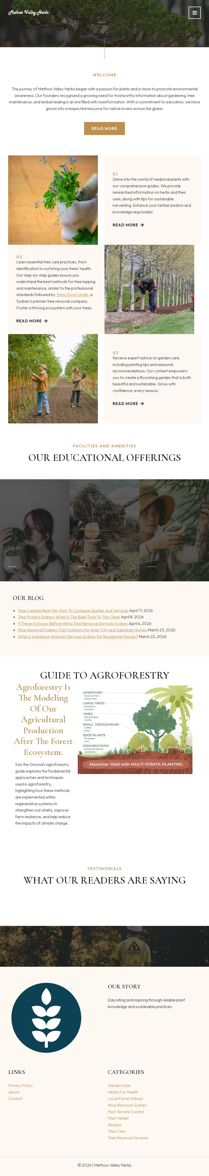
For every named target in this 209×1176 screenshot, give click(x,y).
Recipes (115, 1124)
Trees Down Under (72, 294)
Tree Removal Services (128, 1137)
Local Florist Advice (125, 1098)
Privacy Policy (20, 1085)
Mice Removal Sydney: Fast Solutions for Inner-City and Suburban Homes (82, 629)
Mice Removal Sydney (127, 1105)
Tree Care (116, 1131)
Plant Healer (118, 1118)
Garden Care (119, 1085)
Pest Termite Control (126, 1111)
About (13, 1092)
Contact (15, 1098)
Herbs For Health (123, 1092)
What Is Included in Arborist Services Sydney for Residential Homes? (78, 636)
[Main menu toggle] (195, 13)
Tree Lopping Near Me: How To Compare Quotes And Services (73, 610)
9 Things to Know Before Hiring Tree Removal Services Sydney (73, 623)
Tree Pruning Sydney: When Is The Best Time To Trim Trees (69, 616)
